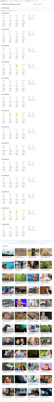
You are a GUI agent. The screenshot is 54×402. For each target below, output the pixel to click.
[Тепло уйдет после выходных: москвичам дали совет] (8, 330)
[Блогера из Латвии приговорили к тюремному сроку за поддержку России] (8, 356)
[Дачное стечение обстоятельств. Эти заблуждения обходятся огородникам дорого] (21, 318)
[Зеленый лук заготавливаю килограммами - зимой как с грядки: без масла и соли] (8, 368)
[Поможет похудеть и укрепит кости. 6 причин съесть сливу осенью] (8, 292)
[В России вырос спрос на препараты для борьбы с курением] (21, 356)
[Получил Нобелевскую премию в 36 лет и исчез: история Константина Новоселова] (46, 292)
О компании (3, 401)
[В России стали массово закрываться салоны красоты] (46, 279)
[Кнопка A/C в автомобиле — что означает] (21, 381)
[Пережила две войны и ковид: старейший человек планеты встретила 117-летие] (46, 254)
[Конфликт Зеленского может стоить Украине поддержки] (21, 330)
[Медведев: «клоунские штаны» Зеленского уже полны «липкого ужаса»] (8, 343)
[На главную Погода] (4, 1)
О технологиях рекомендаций (37, 401)
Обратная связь (43, 401)
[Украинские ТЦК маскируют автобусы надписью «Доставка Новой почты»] (21, 394)
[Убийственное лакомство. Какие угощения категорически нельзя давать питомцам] (33, 267)
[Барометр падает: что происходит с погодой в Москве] (33, 368)
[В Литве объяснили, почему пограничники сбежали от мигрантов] (8, 254)
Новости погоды (21, 241)
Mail (1, 401)
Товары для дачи (32, 241)
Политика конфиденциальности (29, 401)
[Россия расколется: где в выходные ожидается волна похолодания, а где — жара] (33, 254)
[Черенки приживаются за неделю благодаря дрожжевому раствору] (46, 330)
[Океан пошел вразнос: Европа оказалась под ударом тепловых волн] (8, 267)
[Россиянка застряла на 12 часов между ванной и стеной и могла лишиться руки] (33, 381)
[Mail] (1, 1)
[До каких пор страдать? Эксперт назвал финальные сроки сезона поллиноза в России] (46, 356)
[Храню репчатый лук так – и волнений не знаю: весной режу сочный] (46, 343)
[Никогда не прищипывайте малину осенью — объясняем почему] (46, 267)
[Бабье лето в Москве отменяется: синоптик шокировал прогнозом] (21, 267)
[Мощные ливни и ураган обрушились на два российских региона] (46, 305)
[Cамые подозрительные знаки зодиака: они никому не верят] (33, 305)
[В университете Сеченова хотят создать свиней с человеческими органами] (33, 318)
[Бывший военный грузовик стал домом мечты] (33, 292)
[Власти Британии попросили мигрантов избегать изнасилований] (8, 279)
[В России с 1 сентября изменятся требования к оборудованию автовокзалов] (8, 394)
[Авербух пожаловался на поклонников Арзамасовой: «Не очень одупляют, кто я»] (21, 343)
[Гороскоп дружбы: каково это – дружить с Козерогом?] (8, 381)
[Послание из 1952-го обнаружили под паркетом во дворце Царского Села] (21, 254)
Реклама (7, 401)
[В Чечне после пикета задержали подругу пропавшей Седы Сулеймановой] (8, 318)
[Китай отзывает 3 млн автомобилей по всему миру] (8, 305)
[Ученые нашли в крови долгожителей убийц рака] (46, 394)
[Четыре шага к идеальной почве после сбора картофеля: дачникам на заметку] (21, 292)
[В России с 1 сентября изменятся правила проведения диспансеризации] (33, 330)
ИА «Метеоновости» (51, 401)
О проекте (24, 401)
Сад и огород (27, 241)
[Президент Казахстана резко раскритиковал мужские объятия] (33, 279)
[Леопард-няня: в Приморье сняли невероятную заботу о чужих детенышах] (21, 279)
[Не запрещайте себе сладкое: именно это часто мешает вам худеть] (46, 368)
